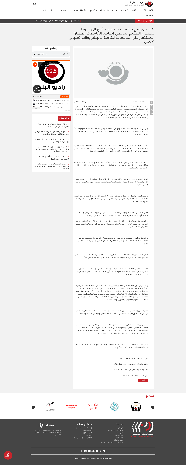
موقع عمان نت (136, 3)
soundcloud (93, 451)
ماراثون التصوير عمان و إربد (82, 438)
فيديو (114, 10)
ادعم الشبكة (118, 440)
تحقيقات (124, 10)
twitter (104, 451)
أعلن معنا (119, 433)
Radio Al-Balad (66, 110)
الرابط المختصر (79, 102)
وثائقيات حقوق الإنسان (84, 428)
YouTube (89, 451)
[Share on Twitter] (151, 106)
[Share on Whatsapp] (151, 110)
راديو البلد (104, 10)
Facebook (82, 451)
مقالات (134, 10)
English (149, 16)
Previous (152, 407)
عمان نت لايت (48, 10)
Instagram (85, 451)
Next (33, 407)
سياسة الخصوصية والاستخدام (112, 443)
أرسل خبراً (119, 438)
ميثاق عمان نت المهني (115, 430)
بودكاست (62, 10)
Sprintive (54, 433)
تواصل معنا (119, 435)
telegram (97, 451)
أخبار (151, 10)
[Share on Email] (151, 113)
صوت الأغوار (87, 433)
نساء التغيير (87, 430)
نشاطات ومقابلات (77, 10)
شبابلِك (89, 435)
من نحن (120, 428)
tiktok (100, 451)
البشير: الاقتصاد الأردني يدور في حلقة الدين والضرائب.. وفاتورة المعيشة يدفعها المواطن (51, 166)
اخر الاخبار (65, 118)
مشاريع (93, 10)
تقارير (143, 10)
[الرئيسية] (149, 4)
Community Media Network (93, 458)
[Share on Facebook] (151, 102)
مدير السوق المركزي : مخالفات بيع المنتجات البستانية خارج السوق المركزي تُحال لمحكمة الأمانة (52, 149)
